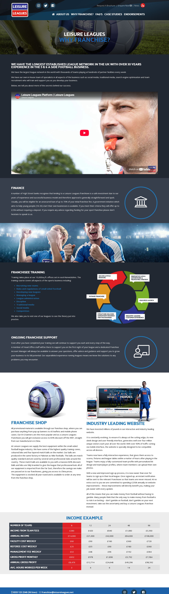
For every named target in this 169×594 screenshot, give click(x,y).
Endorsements (134, 14)
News (136, 5)
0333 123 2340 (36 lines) (25, 592)
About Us (62, 14)
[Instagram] (38, 5)
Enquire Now (124, 5)
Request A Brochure (106, 5)
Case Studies (113, 14)
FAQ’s (98, 14)
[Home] (53, 14)
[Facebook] (52, 5)
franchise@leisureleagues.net (58, 592)
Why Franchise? (82, 14)
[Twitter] (45, 5)
